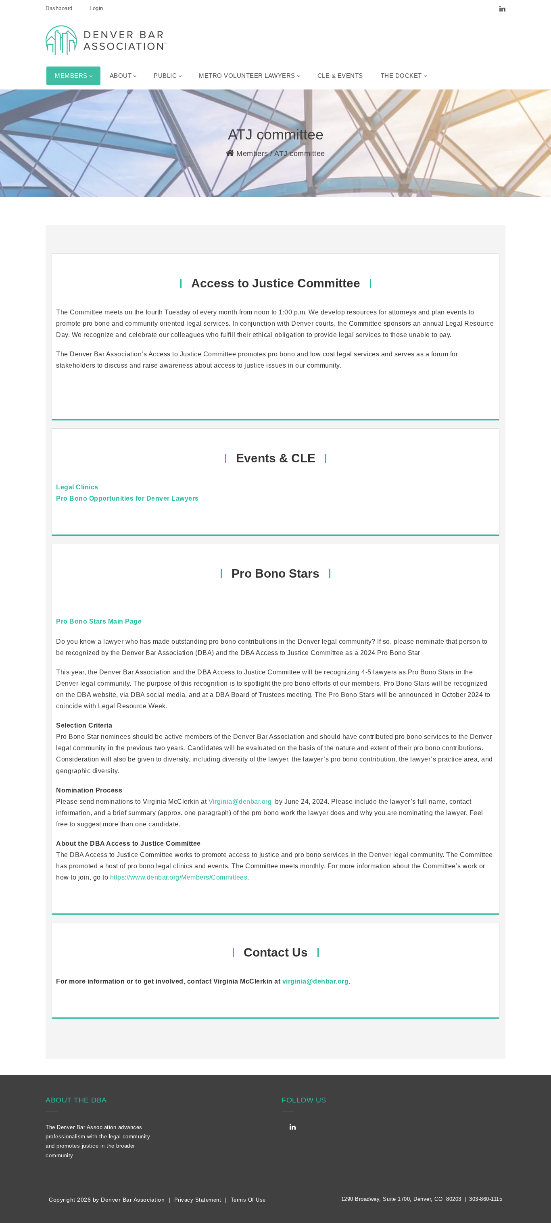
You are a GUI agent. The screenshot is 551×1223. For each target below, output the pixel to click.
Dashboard (59, 8)
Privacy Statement (197, 1200)
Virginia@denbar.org (240, 801)
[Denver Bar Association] (106, 40)
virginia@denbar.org (315, 981)
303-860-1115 (485, 1199)
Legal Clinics (77, 487)
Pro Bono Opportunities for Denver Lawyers (127, 498)
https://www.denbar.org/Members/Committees (179, 877)
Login (96, 8)
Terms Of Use (248, 1200)
